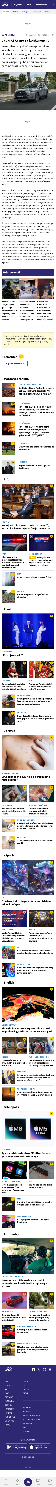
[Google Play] (16, 1447)
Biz (6, 1389)
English (5, 1057)
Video (25, 1381)
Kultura (8, 1405)
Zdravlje (9, 1397)
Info (6, 1381)
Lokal (7, 1425)
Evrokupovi (24, 443)
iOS (30, 1181)
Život (7, 1393)
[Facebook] (33, 1369)
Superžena (9, 1409)
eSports (8, 1413)
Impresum (27, 1411)
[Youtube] (50, 1369)
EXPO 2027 (21, 1072)
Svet (4, 554)
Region (20, 591)
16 (13, 424)
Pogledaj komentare (14, 363)
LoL (3, 898)
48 (13, 385)
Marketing (27, 1407)
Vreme (25, 1393)
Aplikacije (27, 1423)
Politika (6, 522)
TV (24, 1385)
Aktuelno (6, 681)
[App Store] (39, 1447)
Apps (19, 1199)
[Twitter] (39, 1369)
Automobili (8, 35)
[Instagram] (44, 1369)
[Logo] (5, 4)
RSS (24, 1427)
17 (13, 404)
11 (21, 356)
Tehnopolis (10, 1417)
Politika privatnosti (32, 1419)
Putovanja (9, 1401)
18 (13, 462)
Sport (7, 1385)
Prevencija (7, 805)
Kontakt (26, 1431)
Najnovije (18, 4)
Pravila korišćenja (31, 1415)
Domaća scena (8, 930)
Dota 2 (32, 930)
